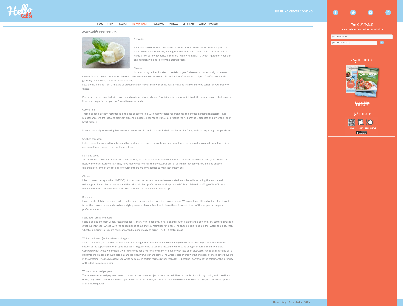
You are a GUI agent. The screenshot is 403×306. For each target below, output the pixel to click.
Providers (209, 24)
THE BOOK (361, 60)
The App (188, 24)
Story (158, 24)
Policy (295, 302)
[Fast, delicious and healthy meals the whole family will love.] (31, 11)
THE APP (362, 114)
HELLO (173, 24)
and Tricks (139, 24)
